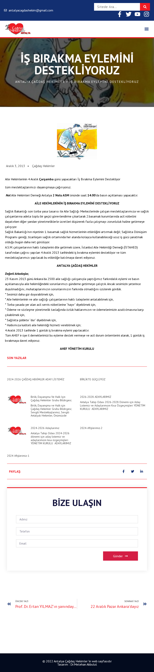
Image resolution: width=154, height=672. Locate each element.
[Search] (145, 7)
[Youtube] (137, 14)
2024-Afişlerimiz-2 (91, 428)
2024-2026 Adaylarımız (45, 428)
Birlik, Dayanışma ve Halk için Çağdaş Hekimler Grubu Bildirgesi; (51, 398)
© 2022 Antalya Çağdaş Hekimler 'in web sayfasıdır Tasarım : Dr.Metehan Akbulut (77, 662)
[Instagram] (146, 14)
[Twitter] (128, 14)
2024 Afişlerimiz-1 (18, 456)
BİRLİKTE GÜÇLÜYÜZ (92, 379)
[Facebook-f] (119, 14)
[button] (146, 29)
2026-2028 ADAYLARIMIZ (95, 397)
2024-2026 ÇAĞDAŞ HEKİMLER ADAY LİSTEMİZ (35, 379)
